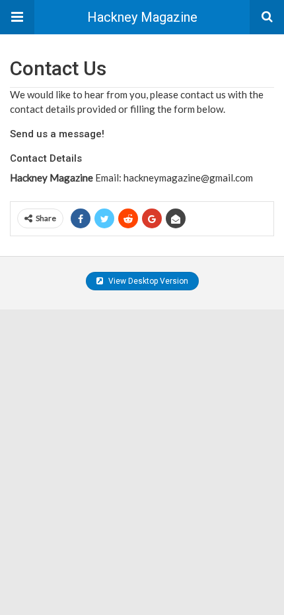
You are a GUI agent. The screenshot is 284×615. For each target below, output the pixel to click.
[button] (17, 17)
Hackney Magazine (142, 17)
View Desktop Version (147, 281)
